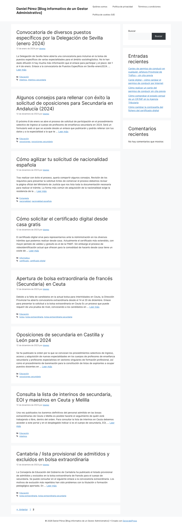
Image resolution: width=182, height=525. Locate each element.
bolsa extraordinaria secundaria (58, 317)
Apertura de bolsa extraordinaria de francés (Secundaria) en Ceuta (64, 281)
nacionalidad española (42, 201)
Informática (24, 258)
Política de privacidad (123, 6)
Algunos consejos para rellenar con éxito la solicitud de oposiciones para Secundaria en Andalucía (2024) (64, 103)
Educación (24, 77)
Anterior (22, 509)
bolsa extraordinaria (34, 317)
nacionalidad (25, 201)
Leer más (21, 69)
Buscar (132, 31)
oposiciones (24, 141)
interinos (23, 80)
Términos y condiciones (149, 6)
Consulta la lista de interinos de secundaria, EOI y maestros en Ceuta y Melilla (64, 397)
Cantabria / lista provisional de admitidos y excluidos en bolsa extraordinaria (62, 456)
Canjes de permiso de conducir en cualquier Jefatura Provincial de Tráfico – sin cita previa (146, 72)
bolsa (21, 317)
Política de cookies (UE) (104, 14)
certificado (24, 261)
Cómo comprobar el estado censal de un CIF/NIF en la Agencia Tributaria (146, 99)
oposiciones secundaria (42, 141)
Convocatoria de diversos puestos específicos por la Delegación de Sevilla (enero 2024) (59, 37)
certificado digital (37, 261)
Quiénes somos (100, 6)
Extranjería (24, 198)
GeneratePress (130, 521)
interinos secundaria (37, 80)
